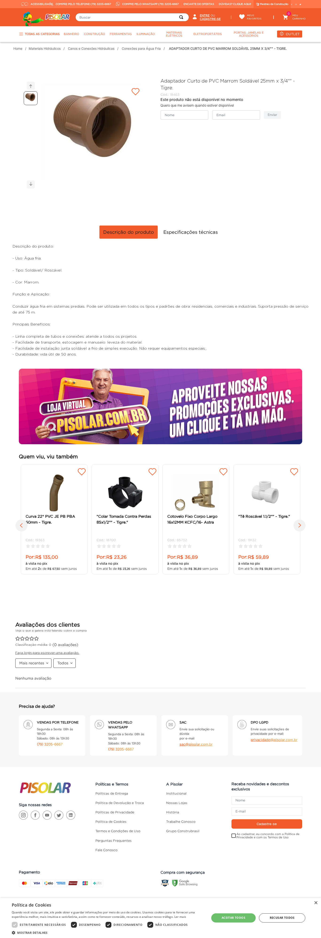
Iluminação (146, 33)
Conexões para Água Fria (141, 48)
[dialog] (160, 918)
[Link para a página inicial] (18, 48)
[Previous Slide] (21, 526)
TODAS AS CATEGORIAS (42, 33)
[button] (95, 135)
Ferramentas (121, 33)
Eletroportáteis (207, 33)
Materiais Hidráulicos (45, 48)
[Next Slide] (299, 526)
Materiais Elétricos (174, 34)
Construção (94, 33)
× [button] (315, 903)
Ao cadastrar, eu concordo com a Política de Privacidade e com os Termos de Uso (267, 835)
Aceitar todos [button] (233, 918)
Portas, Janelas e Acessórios (249, 34)
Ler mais (180, 917)
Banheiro (71, 33)
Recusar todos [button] (282, 918)
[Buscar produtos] (182, 17)
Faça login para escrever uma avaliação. (47, 653)
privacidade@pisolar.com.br (274, 740)
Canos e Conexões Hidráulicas (91, 48)
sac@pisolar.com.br (196, 744)
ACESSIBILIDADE (39, 4)
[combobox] (132, 17)
